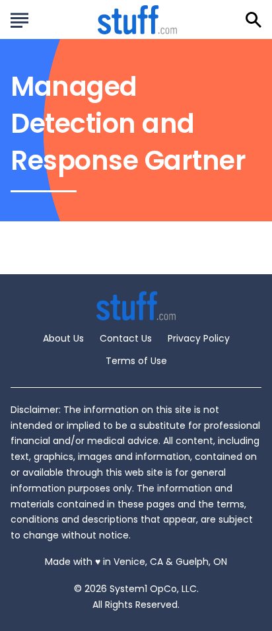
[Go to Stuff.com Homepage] (137, 19)
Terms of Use (136, 360)
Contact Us (126, 338)
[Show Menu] (19, 18)
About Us (63, 338)
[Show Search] (253, 20)
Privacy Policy (199, 338)
